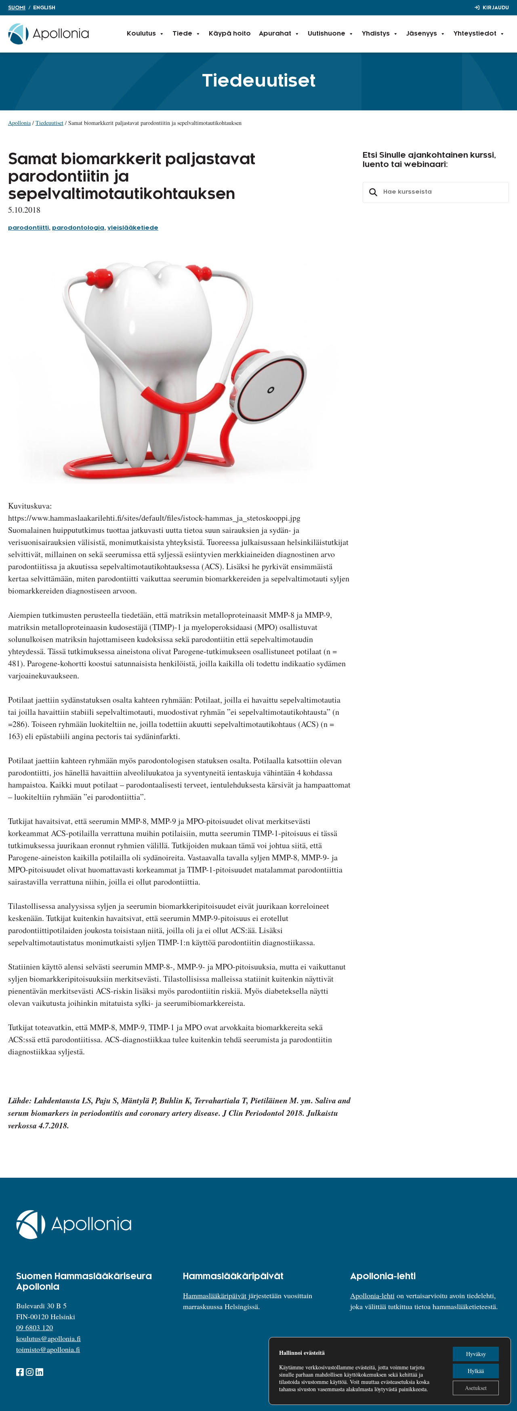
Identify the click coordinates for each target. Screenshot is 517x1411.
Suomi (16, 7)
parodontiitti (28, 228)
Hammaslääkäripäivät (214, 1295)
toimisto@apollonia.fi (48, 1349)
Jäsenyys (421, 34)
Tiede (182, 34)
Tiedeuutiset (49, 123)
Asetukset (476, 1388)
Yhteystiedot (475, 34)
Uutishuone (326, 34)
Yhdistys (376, 34)
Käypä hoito (230, 34)
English (44, 7)
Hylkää (476, 1371)
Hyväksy (476, 1354)
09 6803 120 (34, 1327)
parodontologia (78, 228)
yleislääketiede (132, 228)
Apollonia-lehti (372, 1295)
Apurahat (275, 34)
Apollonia (19, 123)
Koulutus (141, 34)
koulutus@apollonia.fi (48, 1338)
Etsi (372, 192)
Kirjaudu (496, 7)
